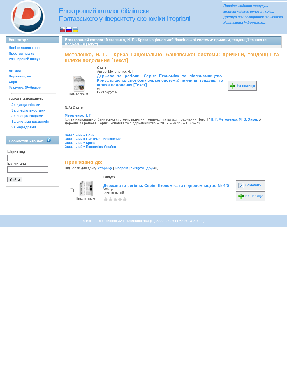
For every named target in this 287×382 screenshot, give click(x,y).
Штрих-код (16, 152)
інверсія (121, 168)
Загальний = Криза (80, 143)
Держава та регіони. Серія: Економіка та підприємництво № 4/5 (166, 185)
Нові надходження (24, 48)
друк (150, 168)
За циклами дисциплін (30, 122)
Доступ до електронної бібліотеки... (254, 17)
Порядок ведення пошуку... (245, 6)
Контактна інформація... (244, 23)
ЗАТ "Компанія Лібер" (136, 221)
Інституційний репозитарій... (248, 11)
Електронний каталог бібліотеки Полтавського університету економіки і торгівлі (124, 14)
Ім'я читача (16, 164)
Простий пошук (21, 53)
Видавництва (20, 76)
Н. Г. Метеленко (224, 119)
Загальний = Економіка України (90, 147)
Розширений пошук (24, 59)
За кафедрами (23, 127)
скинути (137, 168)
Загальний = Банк (79, 135)
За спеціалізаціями (27, 116)
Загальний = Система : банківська (93, 139)
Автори (15, 71)
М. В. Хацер (248, 119)
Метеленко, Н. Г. (121, 72)
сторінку (105, 168)
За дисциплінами (25, 105)
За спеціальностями (28, 110)
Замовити (252, 185)
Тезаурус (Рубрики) (25, 87)
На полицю (245, 86)
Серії (13, 82)
